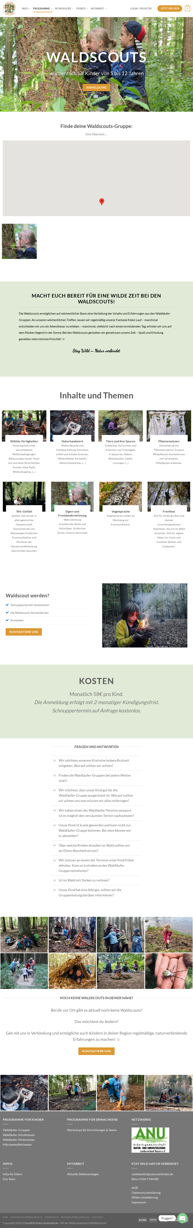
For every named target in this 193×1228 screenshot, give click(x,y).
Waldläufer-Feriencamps (19, 1139)
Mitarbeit (97, 8)
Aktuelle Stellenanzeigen (83, 1174)
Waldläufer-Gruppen (16, 1130)
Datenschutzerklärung (146, 1192)
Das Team (9, 1179)
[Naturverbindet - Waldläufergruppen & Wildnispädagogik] (9, 8)
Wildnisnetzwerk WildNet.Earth (87, 1223)
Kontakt (97, 1217)
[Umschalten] (54, 761)
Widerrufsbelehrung (145, 1197)
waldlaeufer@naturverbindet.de (152, 1174)
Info (25, 8)
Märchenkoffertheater (17, 1144)
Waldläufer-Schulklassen (19, 1135)
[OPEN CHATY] (182, 1218)
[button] (102, 202)
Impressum (139, 1202)
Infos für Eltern (12, 1174)
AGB (135, 1187)
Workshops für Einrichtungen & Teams (92, 1130)
